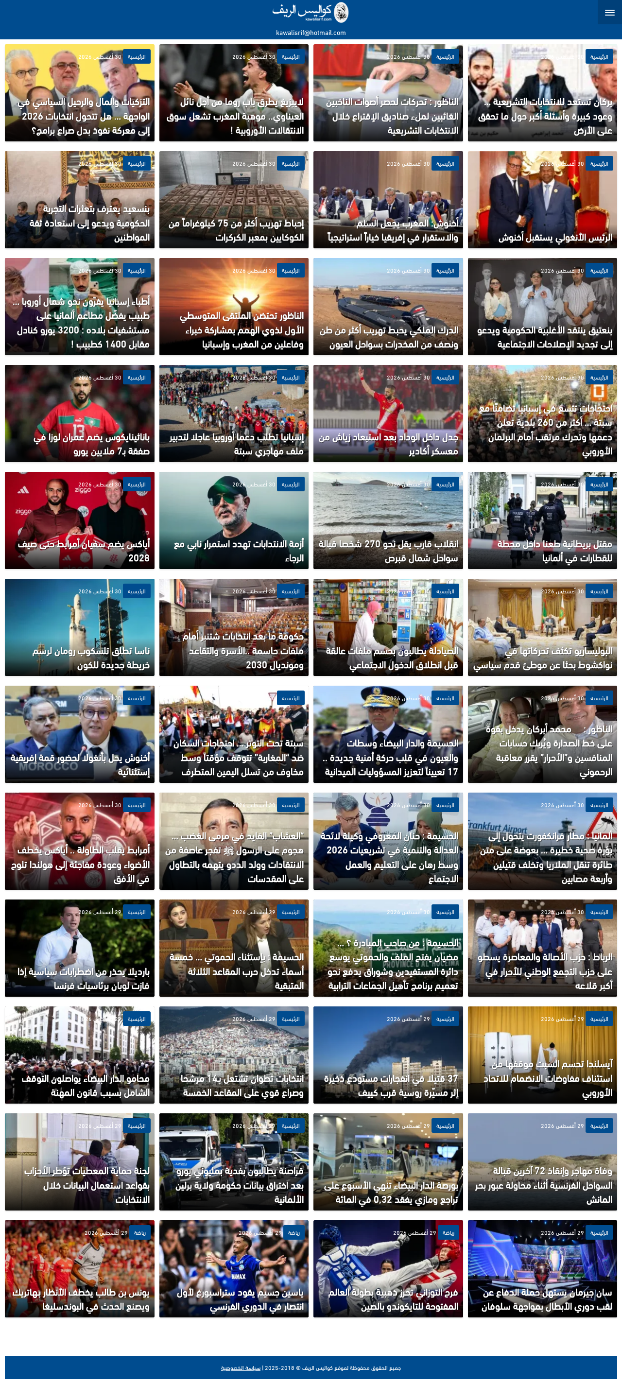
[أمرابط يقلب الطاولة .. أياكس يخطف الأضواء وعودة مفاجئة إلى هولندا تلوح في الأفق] (80, 841)
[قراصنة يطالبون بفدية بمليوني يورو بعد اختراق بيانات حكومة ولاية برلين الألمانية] (234, 1162)
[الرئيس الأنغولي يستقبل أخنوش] (543, 199)
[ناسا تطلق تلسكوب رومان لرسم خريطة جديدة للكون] (80, 627)
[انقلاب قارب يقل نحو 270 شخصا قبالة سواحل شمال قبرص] (388, 520)
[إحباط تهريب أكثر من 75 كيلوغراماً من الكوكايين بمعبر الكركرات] (234, 199)
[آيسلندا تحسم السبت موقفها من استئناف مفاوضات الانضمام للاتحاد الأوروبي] (543, 1055)
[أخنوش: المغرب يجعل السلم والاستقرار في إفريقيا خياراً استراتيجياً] (388, 199)
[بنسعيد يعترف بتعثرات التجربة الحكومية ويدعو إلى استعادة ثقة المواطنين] (80, 199)
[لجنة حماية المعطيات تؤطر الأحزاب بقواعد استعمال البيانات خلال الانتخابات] (80, 1162)
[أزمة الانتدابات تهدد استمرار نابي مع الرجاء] (234, 520)
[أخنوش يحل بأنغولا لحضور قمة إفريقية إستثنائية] (80, 734)
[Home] (311, 12)
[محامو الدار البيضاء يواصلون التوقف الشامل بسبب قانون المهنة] (80, 1055)
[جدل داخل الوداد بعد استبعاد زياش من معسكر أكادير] (388, 413)
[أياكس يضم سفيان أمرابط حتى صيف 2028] (80, 520)
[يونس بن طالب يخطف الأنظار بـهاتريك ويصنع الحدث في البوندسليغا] (80, 1268)
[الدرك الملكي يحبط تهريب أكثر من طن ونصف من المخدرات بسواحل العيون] (388, 306)
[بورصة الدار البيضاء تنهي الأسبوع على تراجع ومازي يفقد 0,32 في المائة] (388, 1162)
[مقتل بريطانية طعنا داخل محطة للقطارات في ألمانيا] (543, 520)
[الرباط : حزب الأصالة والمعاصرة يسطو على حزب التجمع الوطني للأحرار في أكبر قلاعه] (543, 948)
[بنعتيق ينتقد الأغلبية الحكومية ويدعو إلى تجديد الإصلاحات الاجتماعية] (543, 306)
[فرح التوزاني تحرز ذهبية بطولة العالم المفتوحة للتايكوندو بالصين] (388, 1268)
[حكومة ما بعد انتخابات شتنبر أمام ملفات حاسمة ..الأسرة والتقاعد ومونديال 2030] (234, 627)
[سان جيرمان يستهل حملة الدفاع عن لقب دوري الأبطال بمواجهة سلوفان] (543, 1268)
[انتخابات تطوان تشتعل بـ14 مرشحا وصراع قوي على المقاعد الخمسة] (234, 1055)
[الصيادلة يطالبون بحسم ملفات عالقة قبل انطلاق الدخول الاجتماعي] (388, 627)
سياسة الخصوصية (240, 1367)
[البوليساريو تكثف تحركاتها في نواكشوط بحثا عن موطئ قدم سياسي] (543, 627)
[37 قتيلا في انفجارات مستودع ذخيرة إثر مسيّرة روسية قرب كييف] (388, 1055)
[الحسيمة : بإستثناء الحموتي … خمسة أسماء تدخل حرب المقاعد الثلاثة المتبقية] (234, 948)
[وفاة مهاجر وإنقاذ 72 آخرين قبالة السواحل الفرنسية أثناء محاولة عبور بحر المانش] (543, 1162)
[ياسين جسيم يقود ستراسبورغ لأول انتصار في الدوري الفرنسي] (234, 1268)
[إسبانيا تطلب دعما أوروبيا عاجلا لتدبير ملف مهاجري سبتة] (234, 413)
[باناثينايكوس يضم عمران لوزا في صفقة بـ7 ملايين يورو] (80, 413)
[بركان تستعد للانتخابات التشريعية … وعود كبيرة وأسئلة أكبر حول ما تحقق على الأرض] (543, 92)
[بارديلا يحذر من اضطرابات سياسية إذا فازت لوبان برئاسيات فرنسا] (80, 948)
